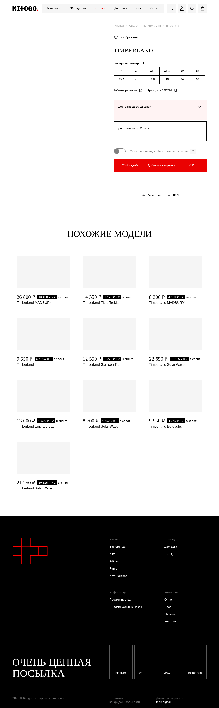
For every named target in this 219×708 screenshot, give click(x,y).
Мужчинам (54, 8)
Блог (138, 8)
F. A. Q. (169, 554)
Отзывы (169, 614)
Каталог (100, 8)
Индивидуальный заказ (126, 606)
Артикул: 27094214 (159, 90)
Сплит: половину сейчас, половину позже (162, 151)
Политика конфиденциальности (125, 700)
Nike (112, 554)
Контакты (170, 621)
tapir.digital (163, 702)
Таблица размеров (125, 90)
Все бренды (118, 546)
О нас (154, 8)
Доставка (120, 8)
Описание (155, 195)
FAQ (176, 195)
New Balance (118, 575)
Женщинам (78, 8)
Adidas (114, 561)
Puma (113, 568)
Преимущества (120, 599)
